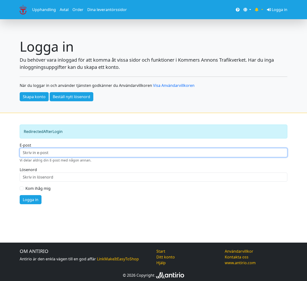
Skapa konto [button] (34, 96)
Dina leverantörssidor (107, 9)
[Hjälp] (238, 9)
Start (160, 251)
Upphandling (44, 9)
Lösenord (28, 169)
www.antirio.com (240, 262)
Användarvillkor (239, 251)
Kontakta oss (236, 257)
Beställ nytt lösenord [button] (71, 96)
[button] (247, 9)
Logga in (279, 9)
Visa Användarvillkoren (174, 85)
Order (77, 9)
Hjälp (161, 262)
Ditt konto (165, 257)
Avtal (64, 9)
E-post (25, 145)
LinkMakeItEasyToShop (118, 259)
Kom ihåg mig (38, 188)
